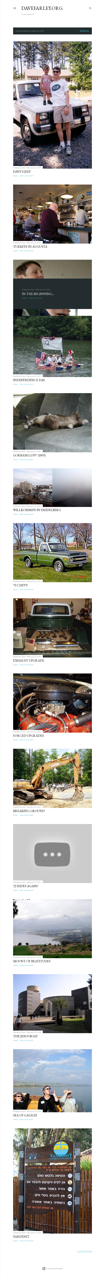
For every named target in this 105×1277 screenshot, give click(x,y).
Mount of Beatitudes (31, 961)
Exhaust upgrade (28, 660)
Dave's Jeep (22, 171)
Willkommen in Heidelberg (37, 510)
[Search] (90, 7)
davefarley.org (42, 8)
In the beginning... (38, 294)
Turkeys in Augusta (30, 246)
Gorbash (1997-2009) (29, 455)
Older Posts (84, 1251)
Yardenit (21, 1236)
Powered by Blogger (55, 1268)
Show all (84, 31)
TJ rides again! (25, 886)
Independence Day (29, 380)
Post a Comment (26, 176)
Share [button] (15, 176)
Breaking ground (29, 811)
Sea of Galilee (25, 1115)
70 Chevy (20, 585)
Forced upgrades (28, 735)
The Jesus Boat (25, 1036)
